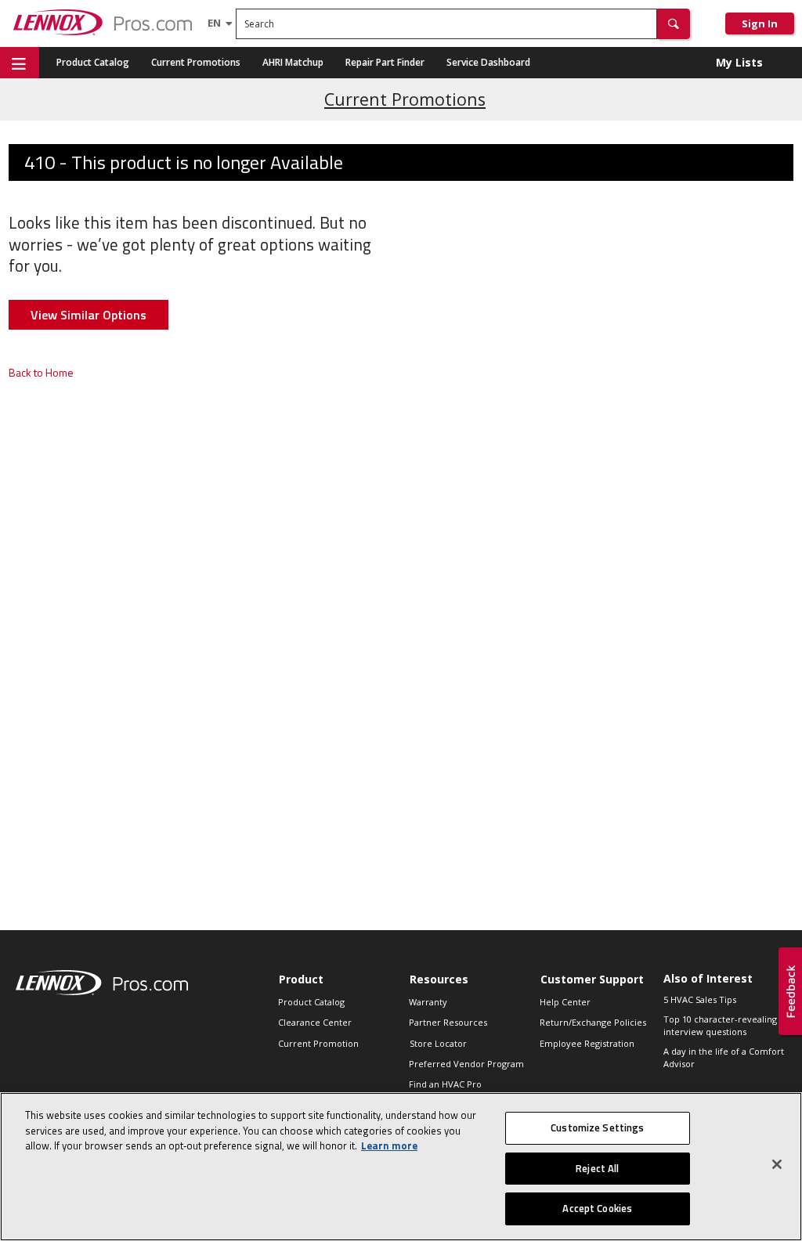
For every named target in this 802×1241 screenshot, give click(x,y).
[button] (673, 24)
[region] (401, 1166)
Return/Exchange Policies (593, 1022)
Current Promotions (195, 62)
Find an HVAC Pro (445, 1084)
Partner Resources (448, 1022)
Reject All (597, 1168)
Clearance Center (315, 1022)
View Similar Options (88, 314)
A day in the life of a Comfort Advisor (723, 1057)
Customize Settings (597, 1127)
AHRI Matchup (292, 62)
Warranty (428, 1002)
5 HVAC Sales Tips (699, 999)
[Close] (777, 1164)
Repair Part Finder (384, 62)
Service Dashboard (488, 62)
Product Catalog (92, 62)
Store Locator (438, 1043)
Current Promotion (318, 1043)
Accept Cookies (597, 1208)
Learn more (389, 1145)
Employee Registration (587, 1043)
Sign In (760, 23)
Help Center (565, 1002)
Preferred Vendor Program (466, 1064)
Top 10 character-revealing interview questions (720, 1025)
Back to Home (41, 372)
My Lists (739, 62)
